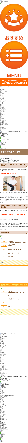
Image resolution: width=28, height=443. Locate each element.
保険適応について (3, 129)
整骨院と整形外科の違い (4, 123)
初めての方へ (2, 127)
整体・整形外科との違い (4, 128)
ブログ (1, 130)
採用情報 (1, 393)
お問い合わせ (2, 129)
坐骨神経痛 (2, 107)
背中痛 (1, 113)
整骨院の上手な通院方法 (4, 124)
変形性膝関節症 (2, 108)
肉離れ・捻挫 (2, 111)
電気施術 (1, 95)
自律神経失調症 (2, 362)
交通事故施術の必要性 (3, 123)
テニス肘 (1, 102)
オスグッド (2, 97)
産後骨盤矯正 (2, 93)
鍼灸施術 (1, 94)
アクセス (1, 126)
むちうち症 (2, 121)
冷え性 (1, 350)
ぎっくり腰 (2, 98)
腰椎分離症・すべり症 (3, 359)
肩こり (1, 112)
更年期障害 (2, 110)
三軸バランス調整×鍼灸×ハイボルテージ (7, 395)
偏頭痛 (1, 105)
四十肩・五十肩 (2, 106)
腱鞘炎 (1, 116)
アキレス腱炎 (2, 401)
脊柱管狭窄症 (2, 114)
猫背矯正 (1, 92)
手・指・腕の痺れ (3, 109)
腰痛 (0, 115)
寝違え (1, 353)
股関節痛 (1, 356)
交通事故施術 (2, 122)
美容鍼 (1, 398)
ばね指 (1, 407)
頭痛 (0, 119)
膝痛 (0, 117)
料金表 (1, 126)
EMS (1, 90)
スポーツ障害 (2, 101)
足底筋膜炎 (2, 118)
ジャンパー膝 (2, 404)
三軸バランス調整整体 (3, 91)
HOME (1, 388)
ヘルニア (1, 103)
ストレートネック (3, 100)
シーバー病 (2, 99)
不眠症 (1, 104)
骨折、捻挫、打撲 (3, 120)
